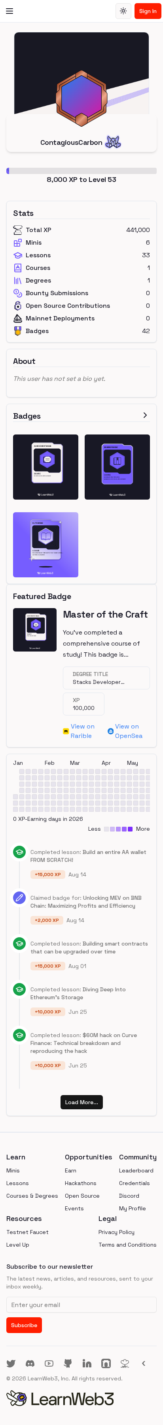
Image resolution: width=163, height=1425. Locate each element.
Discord (129, 1195)
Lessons (17, 1183)
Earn (70, 1170)
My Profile (132, 1208)
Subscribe (24, 1325)
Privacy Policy (117, 1232)
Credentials (134, 1183)
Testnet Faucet (27, 1232)
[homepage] (81, 1398)
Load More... (81, 1102)
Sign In (148, 11)
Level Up (17, 1244)
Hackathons (81, 1183)
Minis (13, 1170)
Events (74, 1208)
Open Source (82, 1195)
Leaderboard (136, 1170)
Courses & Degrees (32, 1195)
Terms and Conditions (128, 1244)
